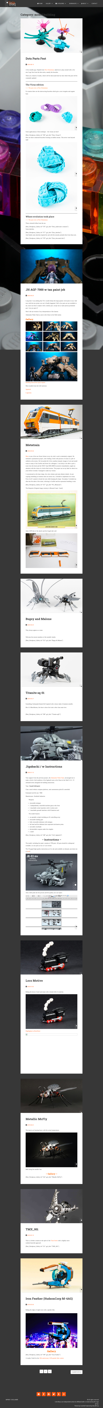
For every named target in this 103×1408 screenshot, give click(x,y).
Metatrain (33, 445)
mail (28, 851)
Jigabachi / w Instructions (44, 766)
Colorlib (82, 1406)
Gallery (48, 3)
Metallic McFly (36, 1119)
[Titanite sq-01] (52, 669)
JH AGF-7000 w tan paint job (45, 289)
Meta (27, 456)
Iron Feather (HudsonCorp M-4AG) (49, 1298)
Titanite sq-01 (35, 693)
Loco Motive (34, 980)
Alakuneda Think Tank (57, 778)
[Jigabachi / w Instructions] (52, 743)
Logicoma (28, 393)
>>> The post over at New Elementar (36, 220)
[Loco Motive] (52, 957)
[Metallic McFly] (52, 1096)
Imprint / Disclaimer (12, 1400)
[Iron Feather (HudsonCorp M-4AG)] (52, 1275)
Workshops (73, 3)
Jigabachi (28, 389)
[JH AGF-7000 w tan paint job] (52, 266)
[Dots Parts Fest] (52, 35)
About (84, 3)
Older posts (76, 1372)
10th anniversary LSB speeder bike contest (51, 1358)
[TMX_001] (52, 1206)
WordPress (95, 1406)
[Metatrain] (52, 422)
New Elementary (49, 70)
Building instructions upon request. (36, 382)
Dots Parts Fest (36, 58)
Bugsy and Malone (39, 619)
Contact (94, 3)
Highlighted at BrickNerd (33, 1031)
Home (40, 3)
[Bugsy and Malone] (52, 596)
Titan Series (54, 1240)
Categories (60, 3)
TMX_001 (32, 1229)
